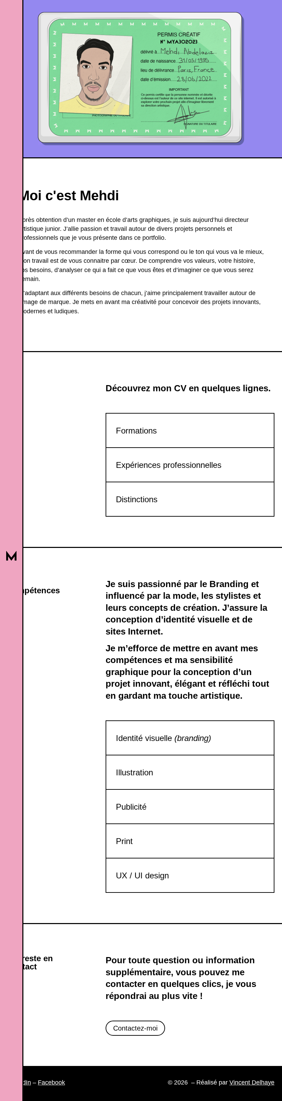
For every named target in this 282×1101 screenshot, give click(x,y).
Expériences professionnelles (168, 465)
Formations (136, 430)
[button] (190, 430)
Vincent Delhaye (251, 1082)
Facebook (51, 1082)
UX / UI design (142, 875)
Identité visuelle (163, 738)
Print (124, 841)
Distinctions (137, 499)
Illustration (134, 772)
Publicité (131, 806)
